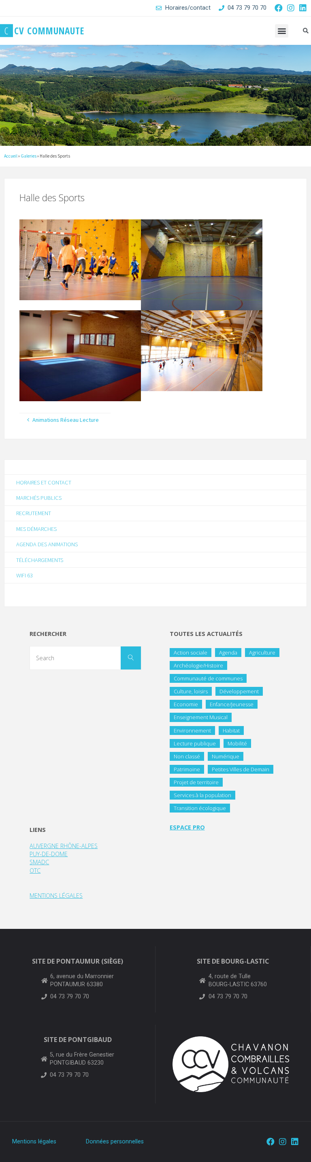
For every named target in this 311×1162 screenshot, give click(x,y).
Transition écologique (200, 808)
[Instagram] (291, 8)
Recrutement (33, 513)
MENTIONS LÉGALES (56, 895)
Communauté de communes (208, 678)
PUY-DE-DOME (49, 854)
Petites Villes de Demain (240, 769)
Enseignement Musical (201, 717)
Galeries (28, 156)
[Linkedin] (303, 8)
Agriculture (262, 652)
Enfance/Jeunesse (231, 704)
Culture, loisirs (191, 691)
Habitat (231, 730)
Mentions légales (34, 1141)
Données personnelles (115, 1141)
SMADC (39, 862)
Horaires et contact (43, 482)
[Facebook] (279, 8)
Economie (186, 704)
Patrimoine (187, 769)
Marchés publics (39, 497)
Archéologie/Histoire (198, 665)
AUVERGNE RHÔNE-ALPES (64, 846)
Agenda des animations (47, 544)
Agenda (228, 652)
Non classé (187, 756)
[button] (281, 31)
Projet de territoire (196, 782)
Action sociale (190, 652)
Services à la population (202, 795)
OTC (35, 870)
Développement (239, 691)
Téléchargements (39, 560)
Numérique (225, 756)
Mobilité (237, 743)
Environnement (192, 730)
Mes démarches (36, 529)
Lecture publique (195, 743)
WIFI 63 (24, 575)
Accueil (10, 156)
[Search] (131, 658)
